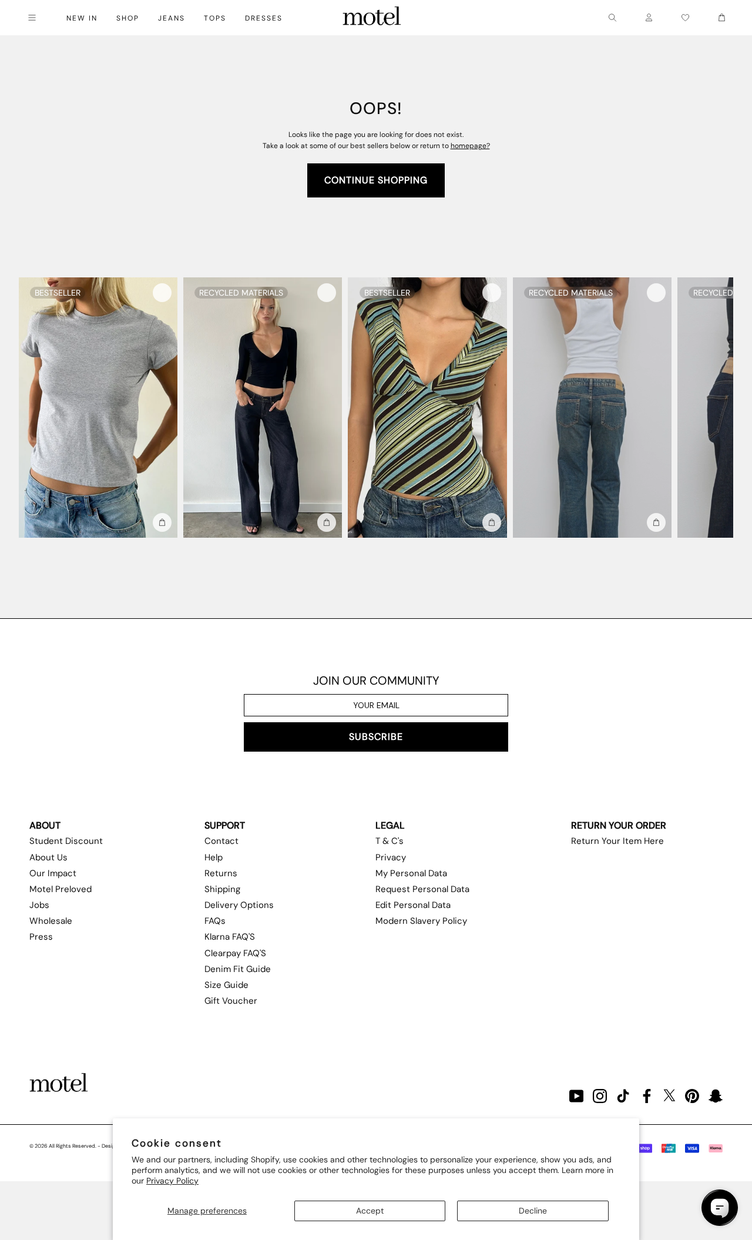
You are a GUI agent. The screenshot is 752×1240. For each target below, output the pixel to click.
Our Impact (52, 873)
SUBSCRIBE (376, 736)
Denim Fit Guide (237, 969)
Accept (370, 1210)
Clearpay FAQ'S (235, 953)
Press (41, 937)
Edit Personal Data (413, 905)
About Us (48, 857)
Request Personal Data (422, 889)
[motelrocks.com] (372, 17)
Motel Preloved (60, 889)
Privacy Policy (172, 1180)
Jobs (39, 905)
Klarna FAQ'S (229, 937)
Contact (221, 841)
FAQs (215, 921)
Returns (220, 873)
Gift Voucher (230, 1001)
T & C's (389, 841)
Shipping (222, 889)
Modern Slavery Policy (421, 921)
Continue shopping (376, 180)
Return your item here (617, 841)
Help (213, 857)
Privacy (390, 857)
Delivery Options (239, 905)
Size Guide (226, 985)
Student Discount (66, 841)
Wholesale (50, 921)
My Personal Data (411, 873)
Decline (533, 1210)
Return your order (618, 825)
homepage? (470, 145)
